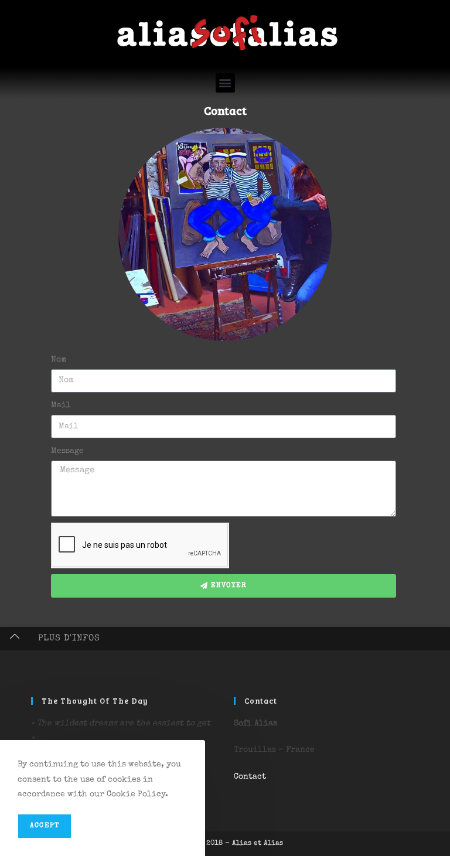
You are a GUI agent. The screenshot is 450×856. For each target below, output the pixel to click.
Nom (58, 360)
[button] (225, 83)
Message (67, 451)
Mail (61, 405)
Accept (44, 826)
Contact (225, 110)
